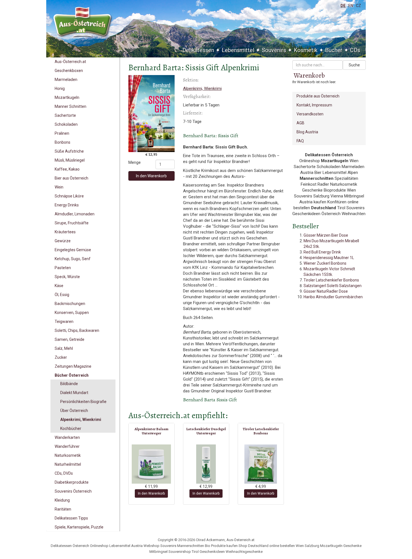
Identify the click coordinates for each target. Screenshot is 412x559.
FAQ (300, 141)
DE (343, 5)
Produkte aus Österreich (318, 96)
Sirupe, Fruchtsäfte (72, 223)
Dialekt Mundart (74, 392)
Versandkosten (310, 114)
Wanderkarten (67, 437)
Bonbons (62, 142)
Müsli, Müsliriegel (70, 160)
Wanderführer (67, 446)
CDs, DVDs (64, 473)
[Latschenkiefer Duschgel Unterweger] (206, 464)
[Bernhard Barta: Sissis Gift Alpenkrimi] (151, 113)
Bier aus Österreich (71, 178)
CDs (355, 50)
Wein (59, 187)
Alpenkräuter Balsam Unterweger (151, 431)
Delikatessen (198, 50)
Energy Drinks (67, 205)
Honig (60, 88)
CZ (358, 5)
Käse (59, 285)
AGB (300, 123)
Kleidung (62, 500)
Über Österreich (74, 410)
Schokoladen (66, 124)
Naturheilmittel (68, 464)
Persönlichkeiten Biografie (83, 401)
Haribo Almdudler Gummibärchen (333, 297)
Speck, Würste (67, 276)
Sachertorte (65, 115)
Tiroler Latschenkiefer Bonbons (261, 431)
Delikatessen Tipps (71, 518)
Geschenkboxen (69, 70)
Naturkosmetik (68, 455)
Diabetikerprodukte (72, 482)
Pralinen (62, 133)
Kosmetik (306, 50)
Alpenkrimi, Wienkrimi (80, 419)
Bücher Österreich (72, 375)
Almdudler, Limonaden (74, 214)
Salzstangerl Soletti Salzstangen (333, 285)
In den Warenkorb (151, 176)
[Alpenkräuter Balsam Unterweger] (151, 464)
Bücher (333, 50)
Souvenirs (274, 50)
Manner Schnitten (70, 106)
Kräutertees (65, 232)
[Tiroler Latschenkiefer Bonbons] (261, 464)
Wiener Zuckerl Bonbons (325, 263)
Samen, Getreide (69, 339)
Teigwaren (64, 321)
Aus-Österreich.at (70, 61)
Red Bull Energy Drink (322, 252)
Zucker (61, 357)
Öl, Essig (62, 294)
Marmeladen (66, 79)
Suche (354, 65)
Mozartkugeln (67, 97)
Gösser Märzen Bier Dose (326, 235)
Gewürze (63, 241)
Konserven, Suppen (72, 312)
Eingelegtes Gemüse (73, 250)
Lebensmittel (238, 50)
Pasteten (63, 267)
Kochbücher (70, 428)
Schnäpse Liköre (69, 196)
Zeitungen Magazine (73, 366)
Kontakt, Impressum (314, 105)
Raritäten (63, 509)
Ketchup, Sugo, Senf (73, 259)
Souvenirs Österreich (73, 491)
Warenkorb (309, 75)
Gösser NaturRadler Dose (326, 291)
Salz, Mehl (64, 348)
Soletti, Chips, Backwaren (77, 330)
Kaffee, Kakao (67, 169)
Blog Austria (307, 132)
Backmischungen (70, 303)
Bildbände (69, 383)
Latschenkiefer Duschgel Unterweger (206, 431)
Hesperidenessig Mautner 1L (329, 257)
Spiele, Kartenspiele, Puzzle (79, 527)
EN (350, 5)
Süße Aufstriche (69, 151)
